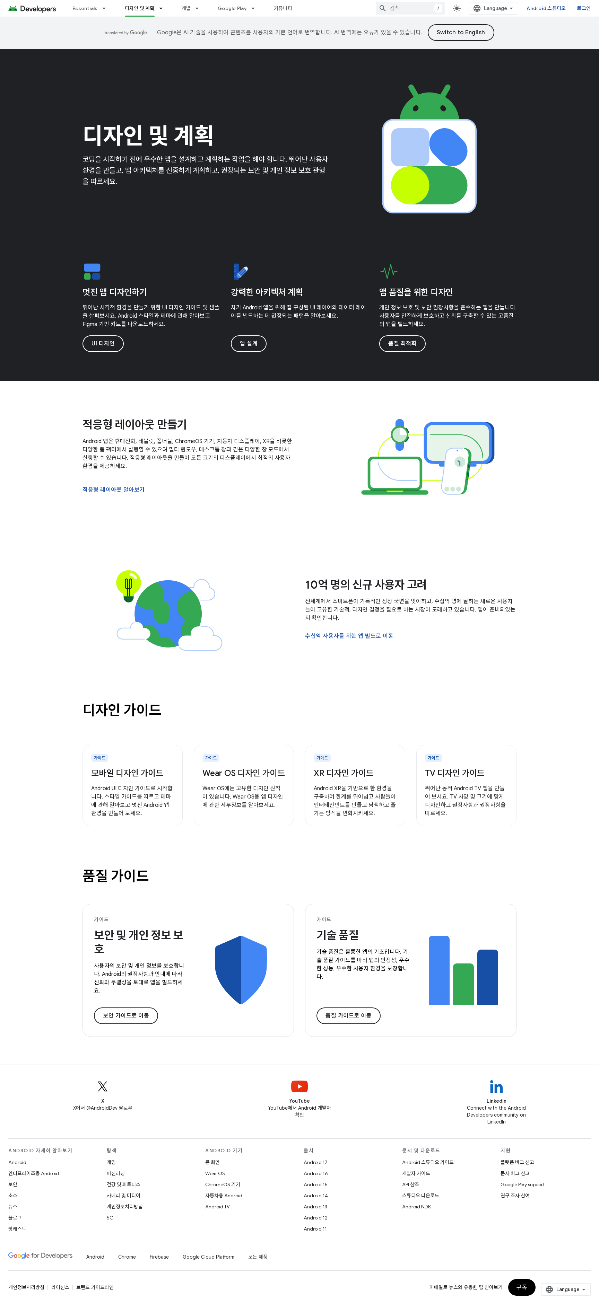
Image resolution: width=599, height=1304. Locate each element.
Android (17, 1162)
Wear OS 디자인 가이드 (243, 773)
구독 (521, 1287)
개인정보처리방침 (125, 1207)
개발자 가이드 (416, 1173)
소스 (12, 1195)
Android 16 (316, 1173)
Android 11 (315, 1229)
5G (110, 1218)
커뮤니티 (283, 8)
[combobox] (410, 8)
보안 (12, 1184)
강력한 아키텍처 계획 (267, 292)
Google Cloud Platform (208, 1257)
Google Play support (523, 1184)
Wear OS (215, 1173)
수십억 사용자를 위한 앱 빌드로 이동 (349, 636)
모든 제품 (258, 1257)
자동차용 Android (223, 1195)
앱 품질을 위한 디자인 (416, 292)
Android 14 (316, 1195)
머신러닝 (116, 1173)
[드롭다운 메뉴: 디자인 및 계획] (164, 8)
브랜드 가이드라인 (95, 1287)
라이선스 (60, 1287)
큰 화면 (212, 1162)
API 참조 (410, 1184)
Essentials (85, 8)
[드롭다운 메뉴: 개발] (200, 8)
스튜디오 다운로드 (420, 1195)
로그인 (584, 8)
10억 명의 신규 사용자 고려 (366, 585)
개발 (186, 8)
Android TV (217, 1207)
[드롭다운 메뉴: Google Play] (256, 8)
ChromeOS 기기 (222, 1184)
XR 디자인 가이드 (344, 773)
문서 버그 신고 (515, 1173)
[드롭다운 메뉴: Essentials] (107, 8)
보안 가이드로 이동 (126, 1015)
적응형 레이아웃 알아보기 (114, 489)
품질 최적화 (402, 343)
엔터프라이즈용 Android (33, 1173)
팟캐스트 (17, 1229)
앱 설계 (249, 343)
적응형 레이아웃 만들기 (135, 425)
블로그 (15, 1218)
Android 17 (316, 1162)
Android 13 (315, 1207)
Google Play (232, 8)
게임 (111, 1162)
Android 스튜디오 (546, 8)
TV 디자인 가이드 (455, 773)
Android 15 (316, 1184)
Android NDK (416, 1207)
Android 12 (316, 1218)
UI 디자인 (103, 343)
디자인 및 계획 (140, 8)
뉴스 (12, 1207)
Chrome (127, 1257)
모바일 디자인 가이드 (127, 773)
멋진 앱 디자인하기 (115, 292)
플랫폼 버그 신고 (517, 1162)
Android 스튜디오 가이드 (428, 1162)
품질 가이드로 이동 (348, 1015)
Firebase (159, 1257)
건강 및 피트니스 (123, 1184)
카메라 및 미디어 (123, 1195)
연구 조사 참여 (515, 1195)
